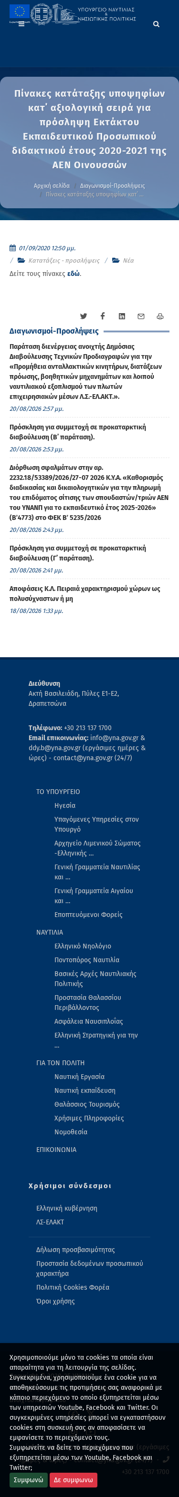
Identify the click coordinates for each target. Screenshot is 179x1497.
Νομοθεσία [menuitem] (70, 1132)
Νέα (128, 260)
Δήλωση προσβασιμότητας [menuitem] (75, 1250)
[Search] (156, 22)
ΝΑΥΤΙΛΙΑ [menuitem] (49, 932)
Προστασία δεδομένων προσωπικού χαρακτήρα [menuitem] (89, 1269)
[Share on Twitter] (83, 316)
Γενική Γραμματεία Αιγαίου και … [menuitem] (93, 896)
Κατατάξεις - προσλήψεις (63, 260)
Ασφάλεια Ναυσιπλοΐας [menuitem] (88, 1022)
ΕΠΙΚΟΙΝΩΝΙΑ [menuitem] (56, 1150)
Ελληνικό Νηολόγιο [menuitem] (82, 946)
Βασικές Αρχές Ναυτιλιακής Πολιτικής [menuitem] (95, 979)
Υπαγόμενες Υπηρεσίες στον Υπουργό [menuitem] (96, 824)
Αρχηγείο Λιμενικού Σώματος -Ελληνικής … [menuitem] (97, 848)
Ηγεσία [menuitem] (64, 806)
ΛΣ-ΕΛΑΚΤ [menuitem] (50, 1222)
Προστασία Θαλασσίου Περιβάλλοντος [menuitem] (87, 1003)
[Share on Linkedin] (121, 316)
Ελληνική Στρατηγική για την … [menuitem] (96, 1040)
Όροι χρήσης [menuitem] (55, 1301)
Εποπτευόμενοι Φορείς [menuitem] (88, 915)
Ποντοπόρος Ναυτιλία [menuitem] (86, 960)
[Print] (159, 316)
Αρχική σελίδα (52, 186)
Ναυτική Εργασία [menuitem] (79, 1077)
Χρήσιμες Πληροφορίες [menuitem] (89, 1118)
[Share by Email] (140, 316)
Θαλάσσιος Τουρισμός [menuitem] (87, 1104)
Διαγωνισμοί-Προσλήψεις (112, 186)
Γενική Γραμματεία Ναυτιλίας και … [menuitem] (97, 872)
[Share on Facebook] (102, 316)
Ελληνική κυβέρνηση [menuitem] (66, 1208)
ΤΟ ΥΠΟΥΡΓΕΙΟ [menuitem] (58, 792)
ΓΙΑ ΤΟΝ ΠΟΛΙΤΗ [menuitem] (60, 1063)
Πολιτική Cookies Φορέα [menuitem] (72, 1287)
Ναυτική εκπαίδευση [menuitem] (85, 1091)
